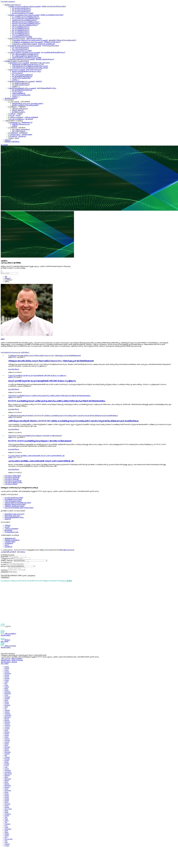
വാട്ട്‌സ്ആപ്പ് (25, 352)
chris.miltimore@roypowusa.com (10, 352)
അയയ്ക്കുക (5, 577)
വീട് (5, 276)
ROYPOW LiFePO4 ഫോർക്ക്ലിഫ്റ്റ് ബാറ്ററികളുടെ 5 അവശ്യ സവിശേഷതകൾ (39, 441)
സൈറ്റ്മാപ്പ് (21, 552)
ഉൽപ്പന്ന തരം (5, 566)
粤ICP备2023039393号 (67, 550)
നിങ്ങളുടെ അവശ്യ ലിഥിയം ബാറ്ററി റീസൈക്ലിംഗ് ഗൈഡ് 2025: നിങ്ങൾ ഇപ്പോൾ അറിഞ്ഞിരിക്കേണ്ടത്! (51, 361)
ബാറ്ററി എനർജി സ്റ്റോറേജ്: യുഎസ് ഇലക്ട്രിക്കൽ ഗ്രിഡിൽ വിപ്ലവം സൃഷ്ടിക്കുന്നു (42, 381)
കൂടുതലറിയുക (13, 369)
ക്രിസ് (10, 357)
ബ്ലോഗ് (7, 278)
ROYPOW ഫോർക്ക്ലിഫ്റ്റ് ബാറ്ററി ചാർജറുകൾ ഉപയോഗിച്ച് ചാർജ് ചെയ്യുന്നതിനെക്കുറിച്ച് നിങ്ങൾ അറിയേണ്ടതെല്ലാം (56, 401)
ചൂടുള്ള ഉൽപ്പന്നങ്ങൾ (8, 552)
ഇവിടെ (69, 581)
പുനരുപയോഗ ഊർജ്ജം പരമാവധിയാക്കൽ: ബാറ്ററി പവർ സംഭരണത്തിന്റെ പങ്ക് (41, 461)
